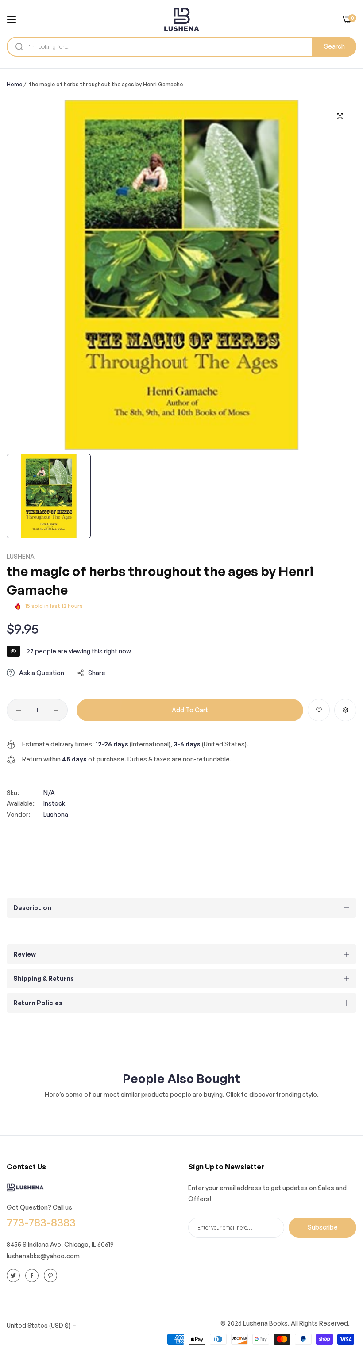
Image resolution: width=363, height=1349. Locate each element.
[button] (319, 710)
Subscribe (323, 1227)
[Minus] (18, 710)
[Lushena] (181, 19)
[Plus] (56, 710)
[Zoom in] (340, 117)
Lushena (21, 556)
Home (14, 84)
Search (334, 46)
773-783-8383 (41, 1222)
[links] (15, 1275)
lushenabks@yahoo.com (43, 1256)
